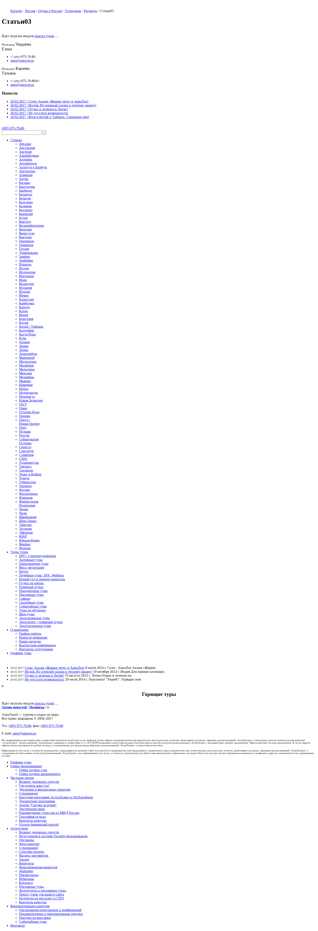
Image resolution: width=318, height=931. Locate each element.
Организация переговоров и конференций (50, 910)
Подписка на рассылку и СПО (41, 898)
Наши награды (30, 641)
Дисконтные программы (37, 801)
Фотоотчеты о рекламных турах (42, 890)
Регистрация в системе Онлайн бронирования (53, 836)
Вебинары (26, 879)
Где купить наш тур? (34, 785)
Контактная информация (37, 645)
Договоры (26, 840)
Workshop (26, 871)
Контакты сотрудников (36, 649)
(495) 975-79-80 (13, 128)
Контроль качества (33, 820)
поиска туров (44, 36)
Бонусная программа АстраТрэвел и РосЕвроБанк (56, 797)
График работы (30, 633)
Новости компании (33, 637)
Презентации (29, 875)
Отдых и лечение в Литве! (44, 675)
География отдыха (32, 817)
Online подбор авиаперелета (39, 774)
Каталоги (26, 883)
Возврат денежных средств (39, 782)
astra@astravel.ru (22, 60)
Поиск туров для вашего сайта (41, 894)
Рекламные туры (31, 886)
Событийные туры (33, 921)
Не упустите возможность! (44, 679)
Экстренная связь (32, 809)
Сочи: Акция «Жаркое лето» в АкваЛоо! (55, 668)
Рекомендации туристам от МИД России (49, 813)
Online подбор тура (33, 770)
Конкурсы (26, 863)
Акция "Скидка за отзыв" (38, 805)
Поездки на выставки (35, 918)
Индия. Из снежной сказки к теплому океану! (58, 671)
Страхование (28, 793)
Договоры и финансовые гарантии (45, 789)
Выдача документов (33, 855)
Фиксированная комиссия (38, 867)
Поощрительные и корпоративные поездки (51, 914)
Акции (24, 859)
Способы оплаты (31, 851)
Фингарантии (29, 844)
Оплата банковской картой (39, 824)
